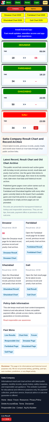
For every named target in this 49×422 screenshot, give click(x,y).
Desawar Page (29, 341)
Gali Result (31, 289)
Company (15, 9)
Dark (45, 2)
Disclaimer (29, 404)
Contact (20, 408)
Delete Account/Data (9, 404)
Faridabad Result (34, 247)
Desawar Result (10, 253)
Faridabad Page (11, 346)
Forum (27, 2)
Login (37, 2)
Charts (17, 2)
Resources (24, 400)
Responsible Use (12, 341)
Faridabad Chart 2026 (36, 15)
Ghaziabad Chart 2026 (13, 20)
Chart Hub (23, 335)
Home (8, 2)
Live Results (10, 335)
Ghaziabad (24, 91)
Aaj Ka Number (30, 408)
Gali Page (9, 352)
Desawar (24, 45)
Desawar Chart (9, 258)
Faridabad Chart (34, 252)
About (9, 400)
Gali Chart (31, 295)
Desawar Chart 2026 (12, 15)
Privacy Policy (35, 400)
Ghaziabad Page (29, 346)
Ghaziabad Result (11, 289)
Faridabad (24, 68)
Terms (21, 404)
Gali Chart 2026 (36, 20)
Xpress (33, 9)
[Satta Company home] (3, 2)
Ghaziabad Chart (10, 295)
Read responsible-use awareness (17, 320)
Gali (24, 114)
